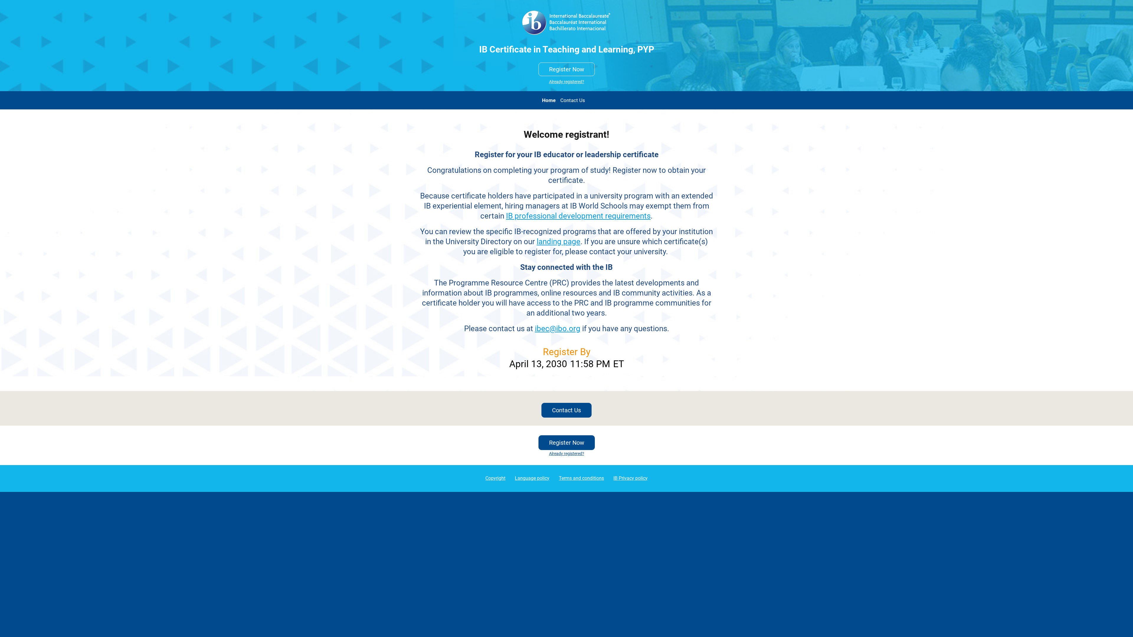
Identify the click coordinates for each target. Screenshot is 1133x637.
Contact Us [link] (572, 100)
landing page (558, 241)
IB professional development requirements (578, 215)
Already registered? (566, 81)
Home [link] (549, 100)
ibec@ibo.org (557, 328)
